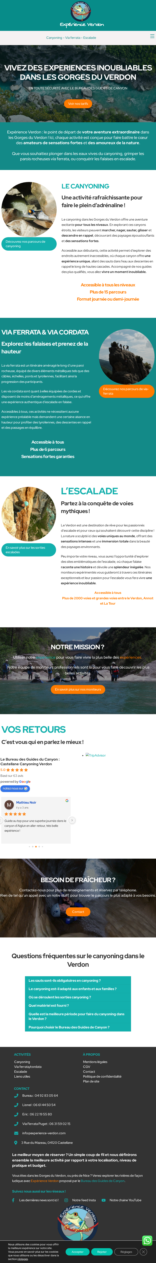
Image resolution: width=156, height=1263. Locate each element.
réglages (22, 1259)
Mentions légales (95, 1062)
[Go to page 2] (36, 846)
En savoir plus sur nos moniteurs (78, 689)
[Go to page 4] (42, 846)
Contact (89, 1071)
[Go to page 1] (33, 846)
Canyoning (54, 38)
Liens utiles (22, 1076)
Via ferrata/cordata (27, 1067)
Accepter (77, 1252)
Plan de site (91, 1081)
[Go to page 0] (29, 846)
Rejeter (102, 1252)
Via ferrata (72, 38)
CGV (86, 1067)
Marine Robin (26, 802)
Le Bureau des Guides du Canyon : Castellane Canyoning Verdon (30, 761)
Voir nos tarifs (78, 104)
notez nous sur (13, 788)
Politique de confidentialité (102, 1076)
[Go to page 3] (39, 846)
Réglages (126, 1252)
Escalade (89, 38)
